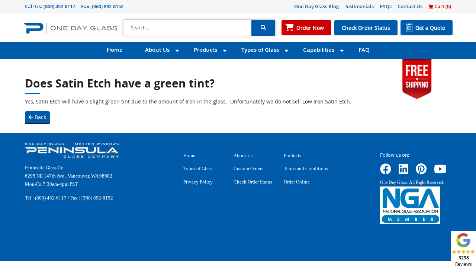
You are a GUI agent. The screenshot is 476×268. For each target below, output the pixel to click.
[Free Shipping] (417, 78)
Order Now (310, 27)
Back (39, 117)
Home (115, 50)
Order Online (297, 182)
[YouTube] (440, 171)
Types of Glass (260, 50)
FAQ (364, 50)
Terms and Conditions (306, 168)
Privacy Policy (198, 182)
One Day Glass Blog (316, 6)
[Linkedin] (403, 171)
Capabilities (318, 50)
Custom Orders (248, 168)
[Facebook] (385, 171)
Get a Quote (430, 27)
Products (205, 50)
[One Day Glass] (70, 27)
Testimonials (359, 6)
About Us (157, 50)
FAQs (386, 6)
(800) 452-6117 (59, 6)
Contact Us (410, 6)
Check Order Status (366, 27)
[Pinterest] (421, 171)
